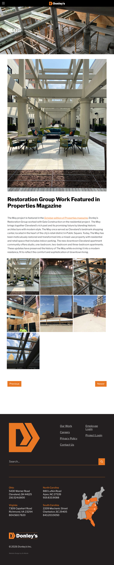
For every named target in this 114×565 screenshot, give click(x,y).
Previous (14, 383)
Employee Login (92, 427)
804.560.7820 (17, 515)
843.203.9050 (51, 515)
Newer (100, 383)
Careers (65, 432)
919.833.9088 (51, 497)
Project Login (94, 435)
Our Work (66, 426)
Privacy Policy (68, 438)
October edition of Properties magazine (66, 218)
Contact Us (67, 444)
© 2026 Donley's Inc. (20, 546)
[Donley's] (57, 3)
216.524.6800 (17, 497)
